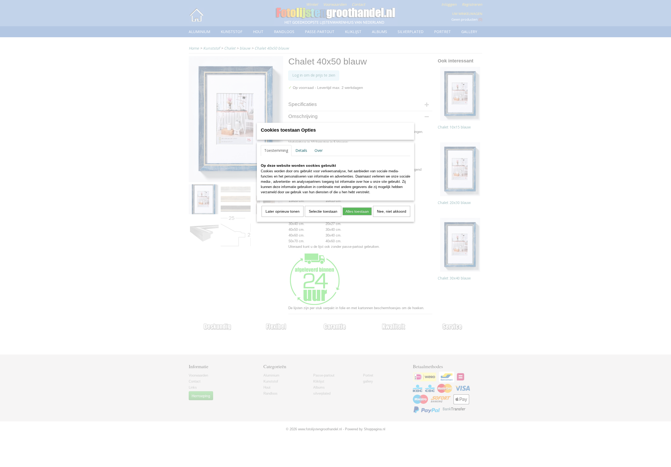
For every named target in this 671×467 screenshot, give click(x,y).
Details (301, 150)
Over (319, 150)
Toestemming (276, 150)
